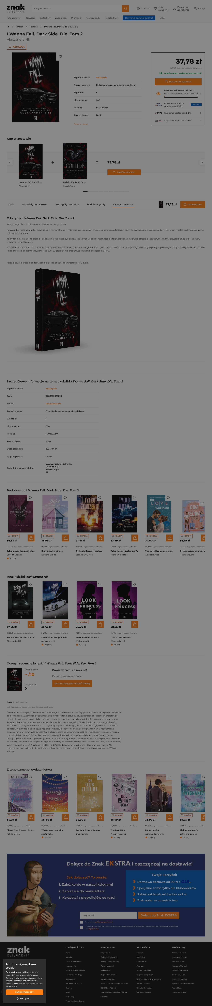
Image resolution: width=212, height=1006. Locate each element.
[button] (24, 998)
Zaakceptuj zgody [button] (24, 992)
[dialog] (24, 981)
